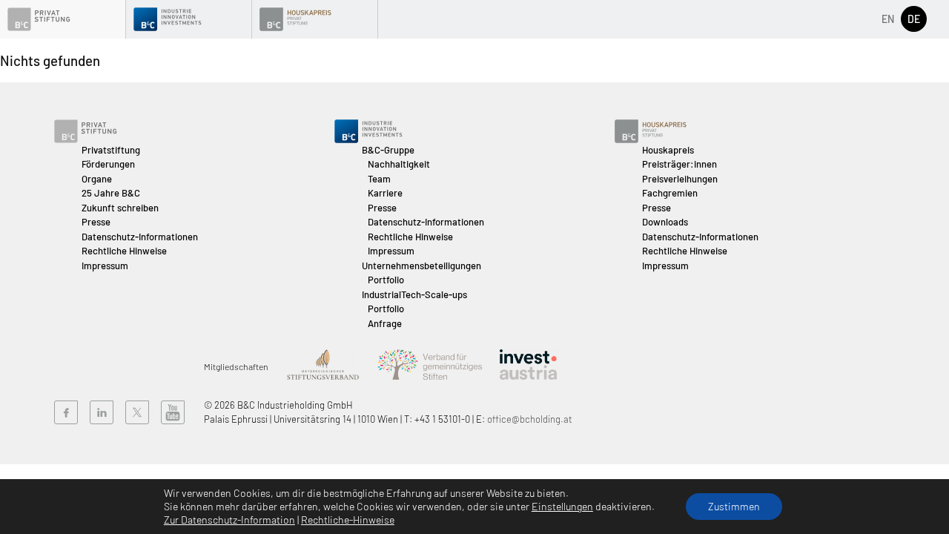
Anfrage (385, 323)
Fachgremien (670, 193)
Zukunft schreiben (120, 208)
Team (379, 179)
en (888, 19)
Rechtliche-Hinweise (347, 519)
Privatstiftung (111, 150)
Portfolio (386, 280)
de (913, 19)
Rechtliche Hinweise (124, 251)
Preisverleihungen (680, 179)
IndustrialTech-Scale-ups (414, 294)
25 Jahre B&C (111, 193)
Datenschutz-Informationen (140, 237)
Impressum (105, 265)
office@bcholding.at (529, 419)
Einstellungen (562, 506)
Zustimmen (734, 506)
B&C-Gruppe (388, 150)
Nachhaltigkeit (399, 164)
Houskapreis (668, 150)
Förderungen (108, 164)
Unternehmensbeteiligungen (421, 265)
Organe (97, 179)
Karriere (385, 193)
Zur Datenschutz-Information (229, 519)
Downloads (665, 222)
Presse (96, 222)
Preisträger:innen (679, 164)
